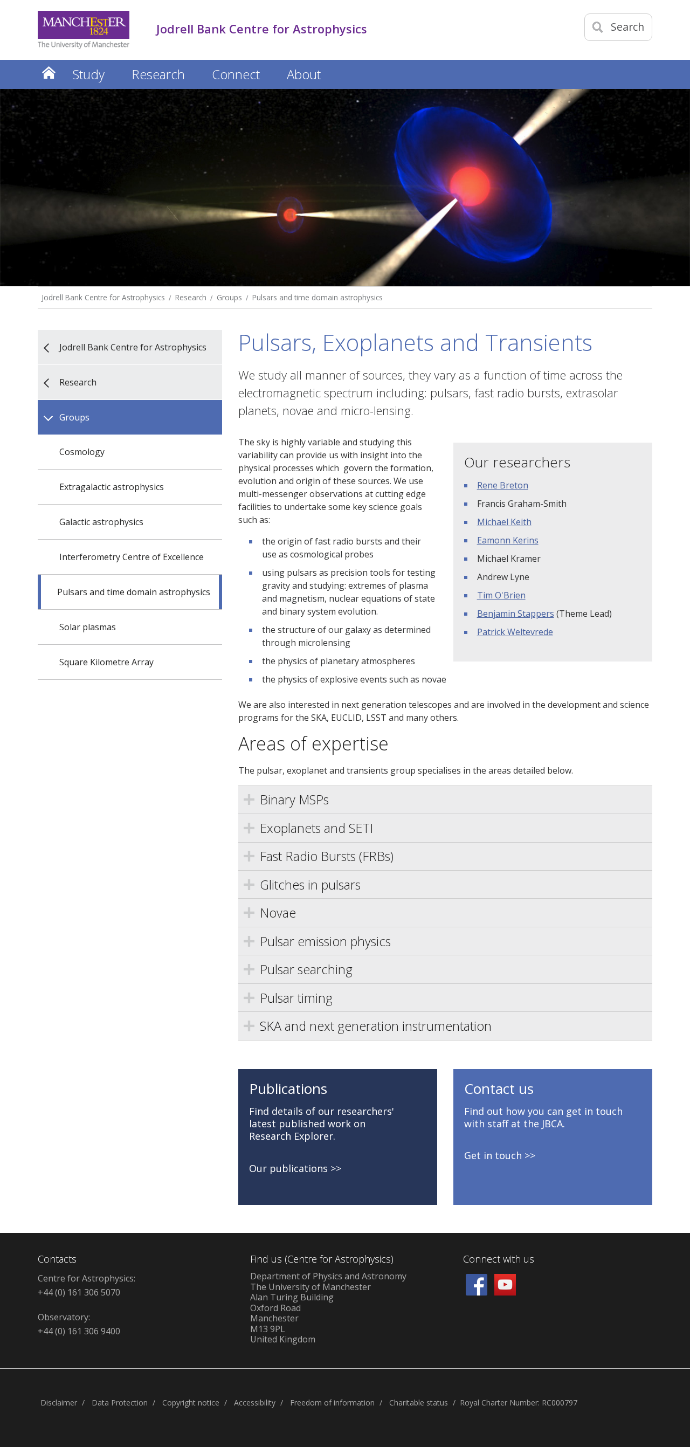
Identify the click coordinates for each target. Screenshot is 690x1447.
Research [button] (158, 74)
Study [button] (89, 74)
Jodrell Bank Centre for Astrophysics (103, 297)
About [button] (304, 74)
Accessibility (254, 1402)
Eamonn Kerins (508, 540)
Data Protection (120, 1402)
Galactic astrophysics (101, 522)
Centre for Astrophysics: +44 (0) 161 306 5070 (86, 1285)
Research (190, 297)
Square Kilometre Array (106, 662)
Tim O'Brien (501, 595)
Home (48, 72)
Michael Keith (504, 522)
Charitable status (418, 1402)
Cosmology (82, 452)
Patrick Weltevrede (515, 632)
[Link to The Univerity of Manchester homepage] (83, 30)
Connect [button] (236, 74)
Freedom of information (332, 1402)
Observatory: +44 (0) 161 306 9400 (79, 1324)
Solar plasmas (87, 627)
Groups (229, 297)
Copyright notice (190, 1402)
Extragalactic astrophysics (111, 487)
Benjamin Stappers (515, 613)
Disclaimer (58, 1402)
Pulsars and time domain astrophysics (317, 297)
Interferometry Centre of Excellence (131, 557)
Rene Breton (502, 485)
